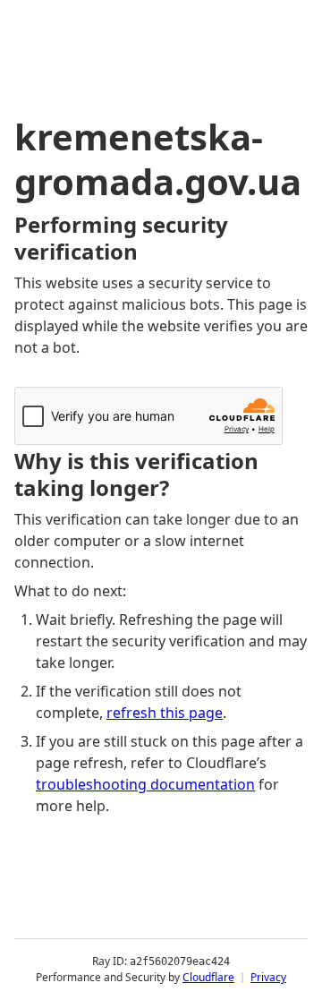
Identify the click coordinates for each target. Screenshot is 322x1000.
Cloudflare (208, 977)
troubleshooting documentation (145, 784)
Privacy (268, 977)
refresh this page (164, 712)
